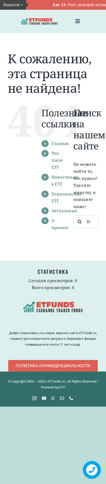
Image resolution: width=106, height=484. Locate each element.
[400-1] (39, 17)
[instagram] (34, 398)
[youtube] (44, 398)
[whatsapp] (53, 398)
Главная (60, 143)
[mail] (62, 398)
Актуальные (64, 210)
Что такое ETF (57, 160)
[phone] (71, 398)
